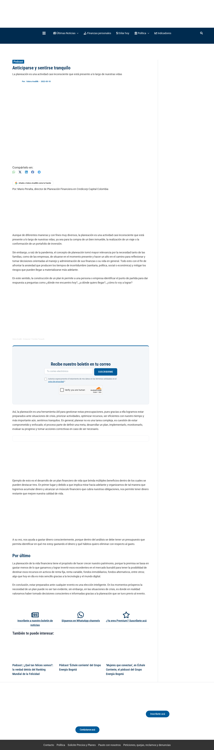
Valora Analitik (17, 339)
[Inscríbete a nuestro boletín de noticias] (35, 615)
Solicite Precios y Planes (82, 745)
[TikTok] (39, 716)
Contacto (48, 745)
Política (61, 745)
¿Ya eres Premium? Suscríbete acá (126, 620)
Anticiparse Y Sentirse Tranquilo (33, 339)
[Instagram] (34, 716)
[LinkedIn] (26, 172)
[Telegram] (39, 172)
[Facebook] (32, 172)
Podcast (18, 61)
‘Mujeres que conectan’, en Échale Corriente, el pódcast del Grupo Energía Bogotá (125, 669)
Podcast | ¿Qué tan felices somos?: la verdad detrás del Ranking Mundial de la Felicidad (32, 669)
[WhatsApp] (13, 172)
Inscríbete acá (157, 714)
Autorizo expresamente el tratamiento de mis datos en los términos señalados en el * (82, 380)
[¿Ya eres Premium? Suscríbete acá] (126, 615)
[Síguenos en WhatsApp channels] (80, 615)
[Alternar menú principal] (44, 33)
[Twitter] (23, 716)
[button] (66, 33)
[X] (20, 172)
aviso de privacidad (56, 381)
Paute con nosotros (109, 745)
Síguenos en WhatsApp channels (81, 620)
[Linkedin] (28, 716)
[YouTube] (45, 716)
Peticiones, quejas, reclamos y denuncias (147, 745)
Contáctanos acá (87, 729)
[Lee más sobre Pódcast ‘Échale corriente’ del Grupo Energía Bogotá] (80, 650)
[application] (76, 33)
